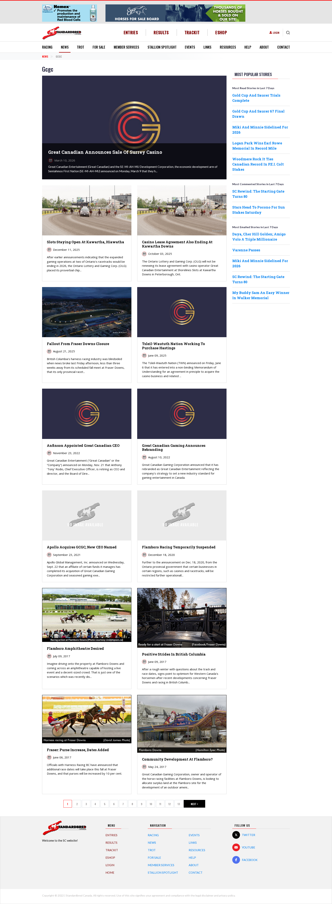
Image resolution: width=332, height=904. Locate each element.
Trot (80, 47)
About (264, 47)
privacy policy (227, 895)
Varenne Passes (246, 250)
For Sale (99, 47)
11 (161, 805)
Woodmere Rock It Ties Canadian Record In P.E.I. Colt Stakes (258, 164)
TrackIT (192, 32)
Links (207, 47)
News (65, 47)
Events (190, 47)
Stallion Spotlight (162, 47)
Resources (228, 47)
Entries (131, 32)
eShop (221, 32)
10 (152, 805)
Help (247, 47)
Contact (283, 47)
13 (180, 805)
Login (276, 33)
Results (161, 32)
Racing (47, 47)
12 (171, 805)
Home (109, 872)
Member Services (126, 47)
